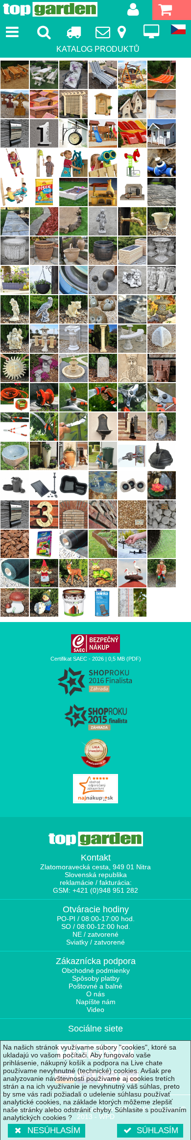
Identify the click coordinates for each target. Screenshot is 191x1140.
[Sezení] (132, 338)
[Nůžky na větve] (132, 397)
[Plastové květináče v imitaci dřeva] (103, 250)
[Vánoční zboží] (44, 602)
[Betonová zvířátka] (44, 309)
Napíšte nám (96, 1002)
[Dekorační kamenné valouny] (161, 514)
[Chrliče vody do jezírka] (103, 485)
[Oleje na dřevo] (103, 602)
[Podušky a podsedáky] (73, 74)
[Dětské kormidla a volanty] (73, 162)
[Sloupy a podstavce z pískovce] (103, 338)
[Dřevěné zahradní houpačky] (132, 74)
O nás (95, 994)
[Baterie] (132, 221)
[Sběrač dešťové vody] (132, 456)
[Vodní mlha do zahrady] (161, 162)
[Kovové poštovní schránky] (14, 514)
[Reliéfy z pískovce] (103, 368)
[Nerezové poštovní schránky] (14, 133)
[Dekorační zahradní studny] (44, 368)
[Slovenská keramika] (73, 250)
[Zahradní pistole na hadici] (103, 397)
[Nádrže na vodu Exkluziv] (73, 456)
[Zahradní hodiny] (73, 133)
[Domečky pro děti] (161, 133)
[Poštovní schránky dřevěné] (161, 104)
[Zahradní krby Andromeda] (103, 192)
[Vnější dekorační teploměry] (132, 602)
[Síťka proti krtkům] (161, 544)
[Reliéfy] (132, 368)
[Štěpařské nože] (73, 426)
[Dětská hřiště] (103, 133)
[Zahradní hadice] (14, 397)
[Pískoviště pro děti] (73, 192)
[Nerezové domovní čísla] (44, 133)
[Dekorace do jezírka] (161, 485)
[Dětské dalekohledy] (103, 162)
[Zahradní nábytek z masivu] (44, 74)
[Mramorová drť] (132, 514)
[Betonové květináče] (14, 250)
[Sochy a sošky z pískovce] (14, 309)
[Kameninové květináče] (44, 250)
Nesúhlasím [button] (53, 1130)
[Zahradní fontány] (73, 368)
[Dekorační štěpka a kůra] (14, 544)
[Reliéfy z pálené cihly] (161, 368)
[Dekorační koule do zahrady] (103, 280)
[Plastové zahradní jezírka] (73, 485)
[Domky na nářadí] (103, 104)
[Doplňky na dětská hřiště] (44, 162)
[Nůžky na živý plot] (14, 426)
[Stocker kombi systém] (44, 426)
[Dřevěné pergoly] (73, 104)
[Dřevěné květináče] (132, 250)
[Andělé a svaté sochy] (132, 280)
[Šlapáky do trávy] (73, 221)
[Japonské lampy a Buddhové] (14, 338)
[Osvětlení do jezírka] (132, 485)
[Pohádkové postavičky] (103, 573)
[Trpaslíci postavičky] (44, 573)
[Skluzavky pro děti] (132, 133)
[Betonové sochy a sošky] (161, 280)
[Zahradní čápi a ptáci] (132, 573)
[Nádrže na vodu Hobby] (103, 456)
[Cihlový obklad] (73, 514)
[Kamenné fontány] (132, 309)
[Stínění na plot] (14, 573)
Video (95, 1009)
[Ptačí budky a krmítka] (132, 104)
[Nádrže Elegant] (44, 456)
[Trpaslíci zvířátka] (73, 573)
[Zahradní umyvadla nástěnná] (103, 426)
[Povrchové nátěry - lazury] (73, 602)
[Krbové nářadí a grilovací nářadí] (132, 192)
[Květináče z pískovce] (161, 221)
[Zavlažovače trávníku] (73, 397)
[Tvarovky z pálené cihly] (103, 514)
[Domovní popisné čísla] (44, 514)
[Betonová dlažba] (161, 192)
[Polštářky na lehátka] (103, 74)
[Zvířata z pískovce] (73, 309)
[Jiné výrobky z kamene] (161, 309)
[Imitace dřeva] (14, 221)
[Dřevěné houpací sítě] (161, 74)
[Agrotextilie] (73, 544)
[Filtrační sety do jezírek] (14, 485)
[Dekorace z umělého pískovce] (14, 368)
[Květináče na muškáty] (14, 280)
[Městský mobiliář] (161, 338)
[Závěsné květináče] (44, 280)
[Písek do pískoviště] (44, 192)
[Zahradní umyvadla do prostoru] (132, 426)
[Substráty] (44, 544)
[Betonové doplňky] (103, 221)
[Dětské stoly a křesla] (14, 192)
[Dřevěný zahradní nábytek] (14, 74)
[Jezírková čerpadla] (161, 456)
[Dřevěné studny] (14, 104)
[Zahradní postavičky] (161, 573)
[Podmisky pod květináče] (73, 280)
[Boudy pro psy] (44, 104)
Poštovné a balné (95, 986)
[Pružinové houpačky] (132, 162)
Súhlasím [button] (157, 1130)
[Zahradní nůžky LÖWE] (161, 397)
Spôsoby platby (95, 978)
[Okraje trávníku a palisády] (44, 221)
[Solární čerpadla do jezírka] (44, 485)
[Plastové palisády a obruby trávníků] (103, 544)
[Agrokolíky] (132, 544)
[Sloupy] (73, 338)
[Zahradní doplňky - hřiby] (14, 602)
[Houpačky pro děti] (14, 162)
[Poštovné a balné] (73, 31)
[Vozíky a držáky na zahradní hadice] (44, 397)
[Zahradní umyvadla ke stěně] (161, 426)
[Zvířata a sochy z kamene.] (103, 309)
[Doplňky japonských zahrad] (44, 338)
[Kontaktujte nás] (112, 31)
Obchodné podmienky (96, 970)
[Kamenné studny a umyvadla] (14, 456)
